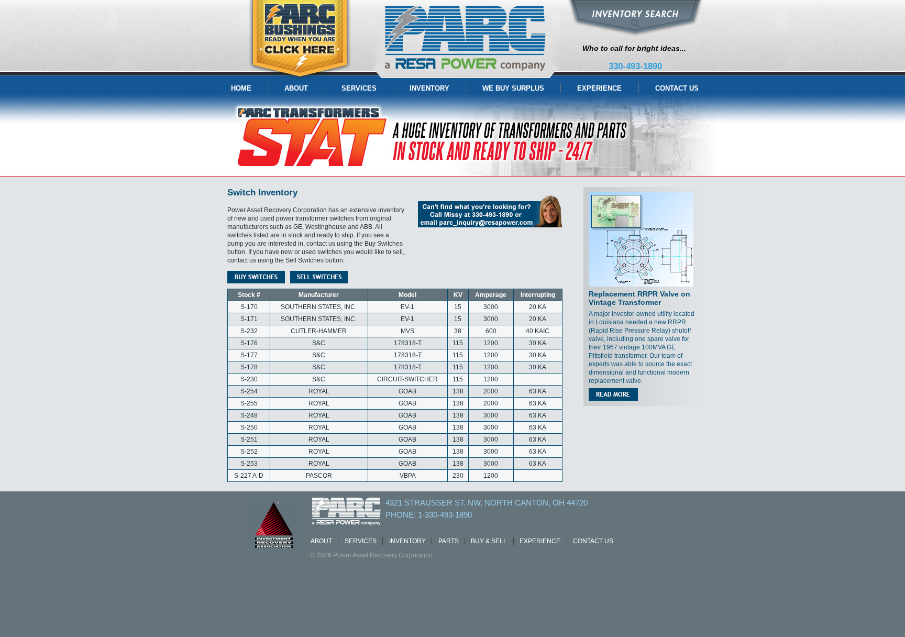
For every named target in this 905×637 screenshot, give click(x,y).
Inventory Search (635, 18)
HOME (241, 88)
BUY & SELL (489, 541)
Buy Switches (256, 277)
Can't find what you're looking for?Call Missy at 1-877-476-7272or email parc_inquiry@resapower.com (490, 211)
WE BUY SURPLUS (513, 88)
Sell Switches (319, 277)
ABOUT (296, 88)
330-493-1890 (635, 66)
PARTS (448, 541)
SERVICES (359, 88)
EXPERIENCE (599, 88)
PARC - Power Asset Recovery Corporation (465, 39)
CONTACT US (677, 88)
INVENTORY (429, 88)
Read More (613, 394)
